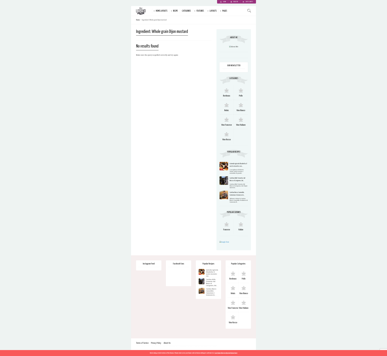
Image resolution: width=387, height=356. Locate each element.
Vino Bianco (241, 110)
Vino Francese (226, 125)
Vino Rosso (226, 139)
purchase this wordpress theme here (226, 353)
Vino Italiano (241, 125)
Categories (186, 11)
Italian (240, 229)
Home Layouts (161, 11)
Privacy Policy (156, 343)
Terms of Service (142, 343)
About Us (167, 343)
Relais (226, 110)
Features (200, 11)
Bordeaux (226, 96)
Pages (224, 11)
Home (138, 20)
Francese (226, 229)
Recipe (175, 11)
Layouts (213, 11)
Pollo (241, 96)
